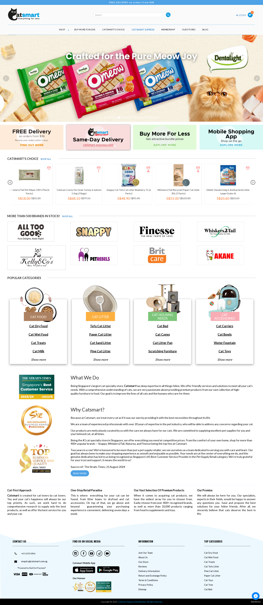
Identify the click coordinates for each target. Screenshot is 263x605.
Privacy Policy (145, 584)
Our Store (143, 562)
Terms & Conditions (148, 580)
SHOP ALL (45, 159)
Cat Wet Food (211, 557)
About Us (143, 557)
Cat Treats (209, 562)
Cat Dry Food (211, 552)
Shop (62, 29)
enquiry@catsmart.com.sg (34, 561)
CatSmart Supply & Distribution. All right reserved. (140, 602)
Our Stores (188, 29)
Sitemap (142, 589)
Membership (168, 29)
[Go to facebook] (255, 596)
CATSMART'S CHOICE (113, 29)
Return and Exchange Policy (152, 575)
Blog (205, 29)
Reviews (142, 566)
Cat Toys (208, 580)
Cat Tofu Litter (211, 566)
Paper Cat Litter (212, 575)
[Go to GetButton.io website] (256, 602)
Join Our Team (145, 552)
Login (242, 15)
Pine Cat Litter (211, 571)
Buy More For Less (84, 29)
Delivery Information (149, 571)
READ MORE (80, 473)
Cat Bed (208, 589)
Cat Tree (208, 584)
